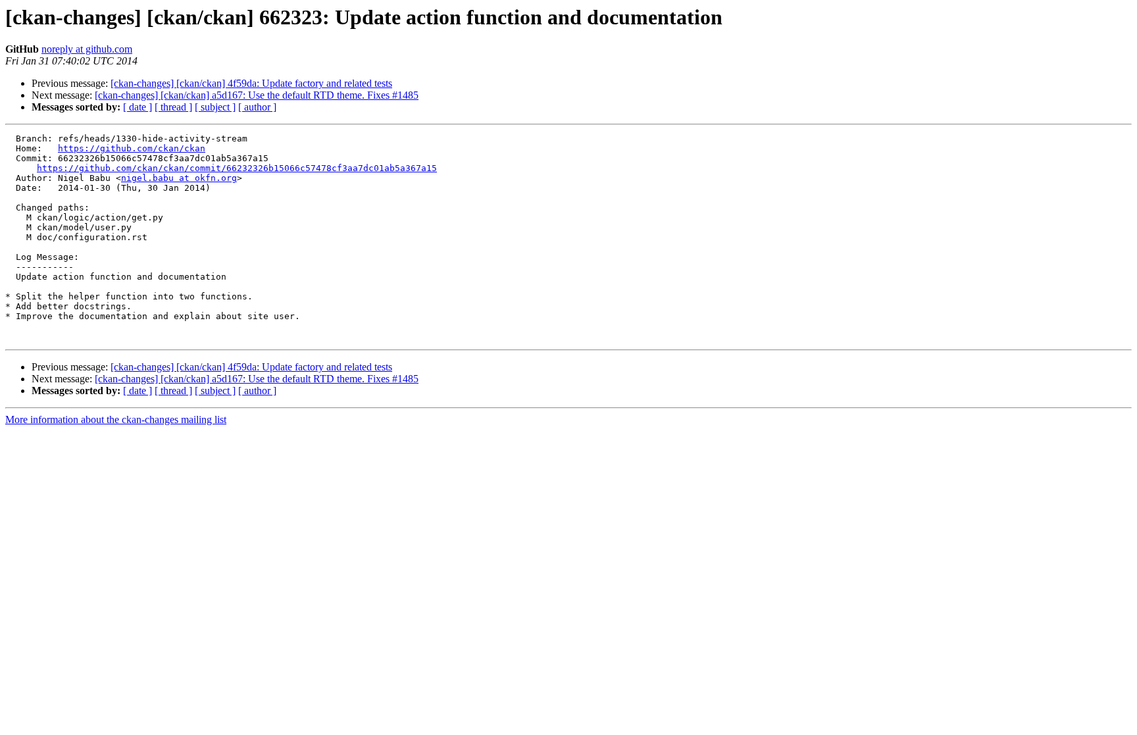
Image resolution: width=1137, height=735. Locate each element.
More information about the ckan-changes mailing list (115, 419)
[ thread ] (173, 107)
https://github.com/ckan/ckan (131, 148)
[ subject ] (215, 107)
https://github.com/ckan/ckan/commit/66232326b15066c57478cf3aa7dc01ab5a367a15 (237, 168)
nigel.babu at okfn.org (179, 178)
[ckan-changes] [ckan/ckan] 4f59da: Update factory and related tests (251, 83)
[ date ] (137, 107)
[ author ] (257, 107)
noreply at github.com (86, 49)
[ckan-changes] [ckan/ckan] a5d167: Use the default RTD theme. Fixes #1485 (256, 95)
